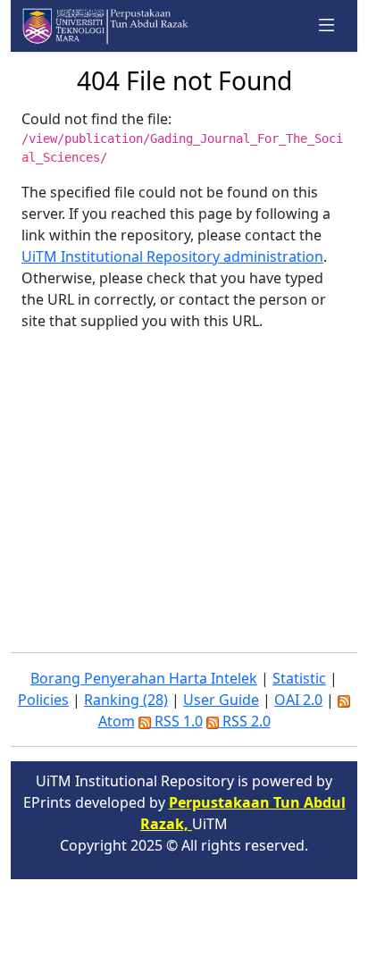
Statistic (299, 678)
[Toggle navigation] (327, 26)
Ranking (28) (126, 699)
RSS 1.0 (177, 721)
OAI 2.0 (298, 699)
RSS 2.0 (245, 721)
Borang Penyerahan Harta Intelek (143, 678)
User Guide (221, 699)
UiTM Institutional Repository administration (172, 256)
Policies (43, 699)
